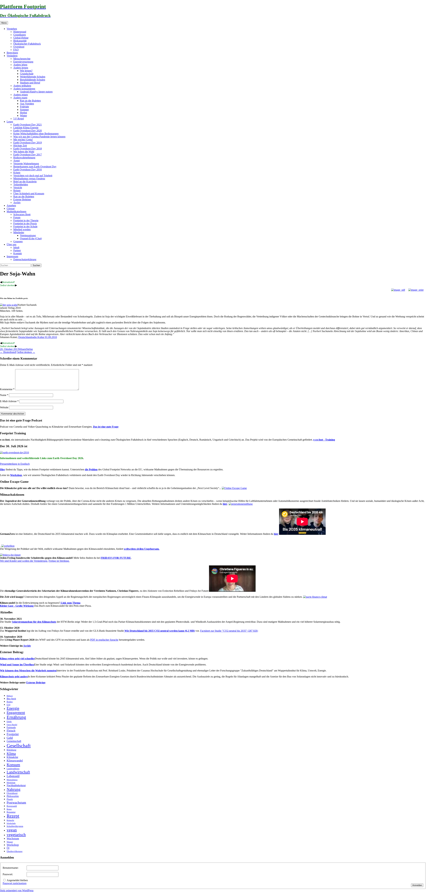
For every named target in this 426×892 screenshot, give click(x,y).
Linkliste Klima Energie (25, 127)
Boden (10, 701)
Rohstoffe (10, 820)
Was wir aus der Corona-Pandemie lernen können (39, 136)
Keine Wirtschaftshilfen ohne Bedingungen (36, 133)
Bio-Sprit (11, 698)
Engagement (16, 713)
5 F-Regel (18, 118)
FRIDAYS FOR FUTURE (116, 557)
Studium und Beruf (30, 82)
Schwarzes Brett (21, 214)
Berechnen (12, 52)
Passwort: (8, 874)
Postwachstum (16, 802)
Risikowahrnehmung (24, 157)
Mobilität (11, 782)
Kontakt (17, 253)
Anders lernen (20, 67)
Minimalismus (12, 780)
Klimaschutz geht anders (14, 676)
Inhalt (16, 247)
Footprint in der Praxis (25, 223)
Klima (11, 753)
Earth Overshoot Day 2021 (27, 124)
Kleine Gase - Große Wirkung (17, 605)
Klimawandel (15, 760)
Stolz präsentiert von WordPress (16, 890)
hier (225, 504)
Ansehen (11, 205)
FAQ (16, 49)
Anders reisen (20, 94)
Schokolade (11, 823)
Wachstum (13, 838)
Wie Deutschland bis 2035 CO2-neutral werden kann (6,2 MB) (159, 630)
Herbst (23, 112)
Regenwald (12, 806)
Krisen (16, 172)
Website (4, 407)
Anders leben (20, 64)
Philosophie (13, 796)
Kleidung (11, 750)
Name (4, 395)
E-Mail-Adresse (9, 401)
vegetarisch (16, 834)
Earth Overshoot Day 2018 (27, 148)
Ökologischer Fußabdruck (27, 43)
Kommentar (7, 389)
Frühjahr (24, 106)
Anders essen (20, 97)
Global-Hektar (20, 37)
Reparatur (11, 812)
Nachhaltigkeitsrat (16, 785)
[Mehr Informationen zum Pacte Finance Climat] (315, 596)
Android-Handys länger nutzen (36, 91)
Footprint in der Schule (25, 226)
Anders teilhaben (22, 85)
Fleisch (11, 730)
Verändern (12, 55)
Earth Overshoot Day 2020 (27, 130)
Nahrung (13, 789)
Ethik (9, 721)
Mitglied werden (22, 229)
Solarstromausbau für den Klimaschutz (34, 621)
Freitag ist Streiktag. (59, 560)
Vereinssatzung (28, 235)
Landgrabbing (13, 768)
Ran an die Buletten (30, 100)
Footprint (13, 734)
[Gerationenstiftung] (241, 504)
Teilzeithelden (20, 184)
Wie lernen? (26, 70)
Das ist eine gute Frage (105, 426)
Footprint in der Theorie (25, 220)
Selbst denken (7, 285)
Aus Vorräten (27, 103)
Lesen (10, 121)
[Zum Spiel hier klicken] (234, 488)
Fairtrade (11, 727)
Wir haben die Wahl (23, 151)
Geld (10, 738)
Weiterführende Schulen (32, 76)
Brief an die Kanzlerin (25, 181)
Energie (13, 708)
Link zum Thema (70, 602)
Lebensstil (13, 776)
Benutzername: (10, 867)
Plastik (10, 799)
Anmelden (417, 885)
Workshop (16, 475)
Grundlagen (19, 34)
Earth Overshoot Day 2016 (27, 169)
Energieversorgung (23, 61)
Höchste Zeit (20, 145)
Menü (4, 23)
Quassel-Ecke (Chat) (31, 238)
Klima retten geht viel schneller (17, 658)
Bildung (10, 696)
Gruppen (18, 241)
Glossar (11, 208)
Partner (17, 250)
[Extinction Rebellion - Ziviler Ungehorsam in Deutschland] (7, 545)
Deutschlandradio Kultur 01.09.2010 (37, 337)
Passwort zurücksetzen (14, 883)
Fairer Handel (12, 725)
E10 (8, 704)
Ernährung (16, 717)
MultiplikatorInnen (16, 211)
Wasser (10, 842)
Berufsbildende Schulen (32, 79)
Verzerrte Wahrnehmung (26, 163)
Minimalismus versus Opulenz (29, 178)
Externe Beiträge (22, 199)
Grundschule (26, 73)
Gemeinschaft (14, 741)
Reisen (16, 190)
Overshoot (18, 46)
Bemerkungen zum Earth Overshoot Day (34, 166)
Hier (2, 469)
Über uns (11, 244)
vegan (12, 830)
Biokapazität (19, 40)
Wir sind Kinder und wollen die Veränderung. (24, 560)
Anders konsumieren (24, 88)
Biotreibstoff (8, 282)
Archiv (17, 202)
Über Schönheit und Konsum (28, 193)
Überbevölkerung (14, 851)
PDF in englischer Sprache (104, 639)
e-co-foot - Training (324, 439)
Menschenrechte (21, 58)
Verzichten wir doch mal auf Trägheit (32, 175)
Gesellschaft (19, 745)
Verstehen (12, 28)
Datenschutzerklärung (24, 259)
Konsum (13, 764)
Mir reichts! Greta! (23, 139)
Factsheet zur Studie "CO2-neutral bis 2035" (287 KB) (229, 630)
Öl (8, 848)
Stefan (29, 349)
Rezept (13, 815)
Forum (16, 217)
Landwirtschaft (18, 772)
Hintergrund (19, 31)
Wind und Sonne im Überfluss (17, 664)
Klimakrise (12, 757)
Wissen (22, 349)
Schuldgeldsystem (15, 826)
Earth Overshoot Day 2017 (27, 154)
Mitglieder (18, 232)
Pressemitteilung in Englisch (15, 463)
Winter (23, 115)
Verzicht (17, 187)
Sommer (24, 109)
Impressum (12, 256)
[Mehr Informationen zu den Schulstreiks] (10, 554)
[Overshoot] (14, 452)
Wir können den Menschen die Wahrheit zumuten (28, 670)
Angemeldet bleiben (17, 880)
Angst (16, 160)
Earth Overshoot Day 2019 (27, 142)
